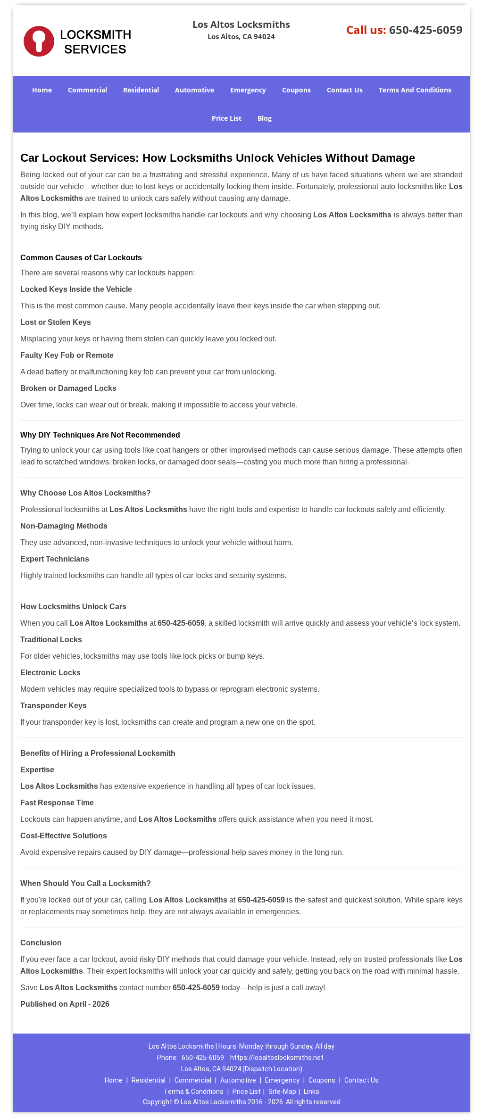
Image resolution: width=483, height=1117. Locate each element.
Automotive (194, 89)
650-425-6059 (426, 29)
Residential (141, 89)
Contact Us (345, 89)
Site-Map (282, 1091)
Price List (227, 118)
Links (311, 1091)
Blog (265, 118)
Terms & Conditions (194, 1091)
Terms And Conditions (415, 89)
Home (42, 89)
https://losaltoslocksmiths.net (277, 1057)
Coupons (296, 89)
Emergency (248, 89)
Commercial (87, 89)
